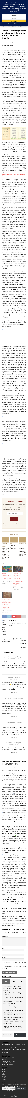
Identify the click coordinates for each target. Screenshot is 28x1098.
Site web (4, 957)
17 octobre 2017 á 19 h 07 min (14, 679)
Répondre (14, 672)
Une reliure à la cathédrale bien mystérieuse (14, 762)
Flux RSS (11, 1090)
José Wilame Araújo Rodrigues (14, 657)
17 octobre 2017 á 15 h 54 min (14, 724)
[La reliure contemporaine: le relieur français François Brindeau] (7, 569)
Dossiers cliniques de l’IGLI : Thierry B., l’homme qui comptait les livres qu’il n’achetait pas (13, 988)
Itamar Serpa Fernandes (14, 722)
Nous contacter (5, 1090)
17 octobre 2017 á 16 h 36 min (14, 699)
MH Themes (14, 1096)
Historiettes (4, 1077)
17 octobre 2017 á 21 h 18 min (14, 658)
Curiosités (4, 1076)
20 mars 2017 (6, 42)
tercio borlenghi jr (14, 677)
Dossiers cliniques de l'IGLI (8, 1058)
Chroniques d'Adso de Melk (8, 1061)
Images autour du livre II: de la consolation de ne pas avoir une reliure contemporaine (6, 603)
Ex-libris (3, 1074)
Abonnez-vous (20, 1035)
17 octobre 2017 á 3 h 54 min (14, 744)
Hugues (13, 42)
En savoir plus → (5, 1052)
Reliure (3, 1069)
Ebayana (4, 1073)
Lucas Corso (4, 1059)
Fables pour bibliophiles (7, 1064)
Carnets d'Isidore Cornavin (8, 1062)
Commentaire (5, 936)
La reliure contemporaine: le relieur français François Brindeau (6, 576)
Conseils (4, 1079)
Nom (3, 948)
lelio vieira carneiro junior (14, 743)
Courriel (3, 953)
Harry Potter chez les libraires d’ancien (13, 1014)
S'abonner (14, 519)
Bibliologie (4, 1071)
